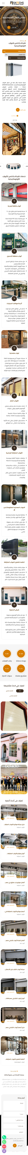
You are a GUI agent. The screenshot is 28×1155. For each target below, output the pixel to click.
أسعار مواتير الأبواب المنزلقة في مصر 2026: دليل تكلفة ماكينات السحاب (15, 911)
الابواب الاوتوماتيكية (19, 1062)
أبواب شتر (22, 943)
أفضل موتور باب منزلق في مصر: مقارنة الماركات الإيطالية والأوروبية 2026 (15, 882)
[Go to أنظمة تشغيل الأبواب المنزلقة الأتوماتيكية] (14, 1045)
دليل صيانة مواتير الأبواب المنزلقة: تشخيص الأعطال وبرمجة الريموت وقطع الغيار (14, 824)
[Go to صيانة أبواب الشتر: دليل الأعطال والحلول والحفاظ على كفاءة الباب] (14, 957)
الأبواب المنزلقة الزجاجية (14, 452)
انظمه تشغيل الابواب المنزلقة (14, 562)
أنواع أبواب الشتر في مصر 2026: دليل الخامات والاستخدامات (15, 998)
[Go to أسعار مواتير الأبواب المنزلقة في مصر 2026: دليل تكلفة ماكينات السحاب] (14, 899)
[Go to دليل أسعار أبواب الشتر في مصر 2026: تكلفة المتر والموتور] (14, 1015)
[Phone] (4, 1137)
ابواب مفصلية (14, 353)
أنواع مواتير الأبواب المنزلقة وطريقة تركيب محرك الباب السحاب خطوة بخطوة (16, 854)
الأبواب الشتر (14, 400)
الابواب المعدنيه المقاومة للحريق (14, 508)
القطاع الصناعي (13, 696)
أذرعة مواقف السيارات (14, 303)
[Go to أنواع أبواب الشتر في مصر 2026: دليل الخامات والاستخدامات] (14, 986)
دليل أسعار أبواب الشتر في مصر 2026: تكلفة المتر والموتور (15, 1027)
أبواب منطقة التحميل (14, 256)
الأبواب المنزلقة (21, 827)
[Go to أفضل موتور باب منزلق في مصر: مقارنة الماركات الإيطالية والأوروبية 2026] (14, 870)
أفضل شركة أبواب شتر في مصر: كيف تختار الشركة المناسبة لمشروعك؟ (15, 940)
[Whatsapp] (4, 1142)
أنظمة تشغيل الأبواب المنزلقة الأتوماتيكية (15, 1059)
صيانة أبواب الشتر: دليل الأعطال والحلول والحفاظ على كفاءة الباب (14, 969)
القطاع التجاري (9, 691)
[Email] (4, 1146)
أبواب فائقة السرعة (14, 206)
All (19, 691)
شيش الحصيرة (14, 609)
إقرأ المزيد (14, 27)
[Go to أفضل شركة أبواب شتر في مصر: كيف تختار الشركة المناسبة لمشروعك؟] (14, 928)
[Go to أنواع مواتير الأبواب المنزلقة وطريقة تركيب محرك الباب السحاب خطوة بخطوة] (14, 841)
